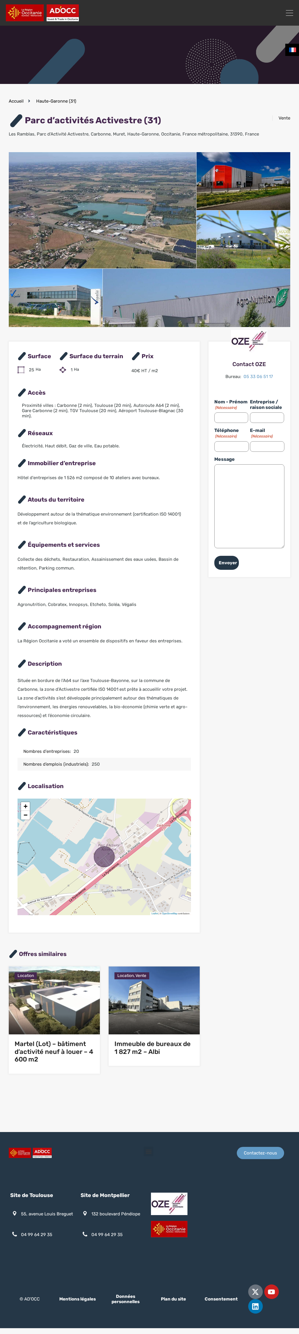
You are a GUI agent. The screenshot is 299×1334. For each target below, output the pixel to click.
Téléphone (226, 433)
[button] (148, 1151)
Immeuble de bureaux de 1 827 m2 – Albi (152, 1047)
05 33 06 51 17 (258, 376)
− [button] (25, 815)
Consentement (221, 1299)
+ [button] (25, 806)
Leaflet (155, 913)
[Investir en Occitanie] (42, 18)
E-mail (261, 433)
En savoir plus (54, 1020)
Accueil (16, 101)
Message (224, 459)
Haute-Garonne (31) (56, 101)
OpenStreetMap (169, 913)
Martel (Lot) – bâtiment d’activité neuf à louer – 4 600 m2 (54, 1051)
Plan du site (173, 1299)
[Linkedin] (255, 1306)
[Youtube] (271, 1291)
